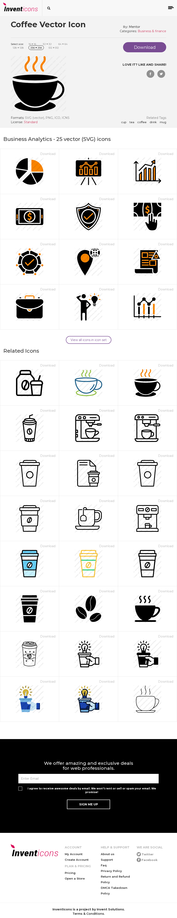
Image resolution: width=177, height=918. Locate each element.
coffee (142, 122)
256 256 (36, 47)
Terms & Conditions (88, 914)
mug (163, 122)
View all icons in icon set (89, 340)
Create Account (76, 859)
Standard (31, 122)
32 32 (47, 44)
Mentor (134, 27)
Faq (104, 865)
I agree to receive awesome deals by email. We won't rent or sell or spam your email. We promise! (92, 790)
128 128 (18, 47)
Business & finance (152, 31)
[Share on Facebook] (150, 74)
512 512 (54, 47)
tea (132, 122)
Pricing (70, 873)
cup (123, 122)
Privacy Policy (111, 871)
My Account (73, 854)
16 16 (32, 44)
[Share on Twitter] (161, 74)
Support (107, 859)
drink (153, 122)
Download (47, 154)
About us (107, 854)
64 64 (63, 44)
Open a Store (75, 878)
